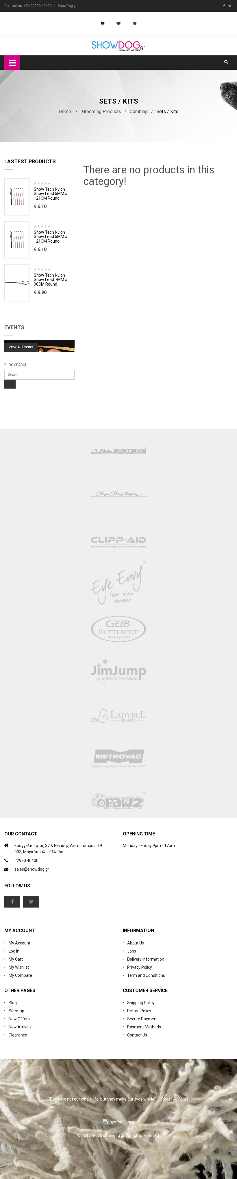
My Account (19, 943)
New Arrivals (20, 1027)
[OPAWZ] (118, 802)
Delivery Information (145, 959)
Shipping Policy (141, 1002)
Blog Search (15, 365)
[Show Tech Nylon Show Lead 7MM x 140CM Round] (16, 282)
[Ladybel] (118, 715)
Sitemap (16, 1011)
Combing (139, 111)
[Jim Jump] (118, 672)
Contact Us (137, 1035)
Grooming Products (101, 111)
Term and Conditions (146, 975)
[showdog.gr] (118, 46)
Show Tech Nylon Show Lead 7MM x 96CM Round (50, 279)
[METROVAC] (118, 759)
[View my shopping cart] (134, 23)
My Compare (20, 975)
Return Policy (139, 1011)
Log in (14, 951)
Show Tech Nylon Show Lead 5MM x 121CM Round (50, 193)
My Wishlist (19, 967)
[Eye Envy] (118, 585)
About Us (135, 943)
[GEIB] (118, 629)
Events (14, 327)
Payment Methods (144, 1027)
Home (65, 111)
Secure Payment (142, 1019)
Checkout (114, 70)
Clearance (18, 1035)
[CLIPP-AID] (118, 542)
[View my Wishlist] (118, 23)
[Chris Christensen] (119, 493)
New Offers (19, 1019)
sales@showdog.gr (31, 869)
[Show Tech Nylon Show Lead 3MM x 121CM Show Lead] (16, 196)
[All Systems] (118, 450)
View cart (73, 70)
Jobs (131, 951)
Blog (13, 1002)
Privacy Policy (139, 967)
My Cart (16, 959)
